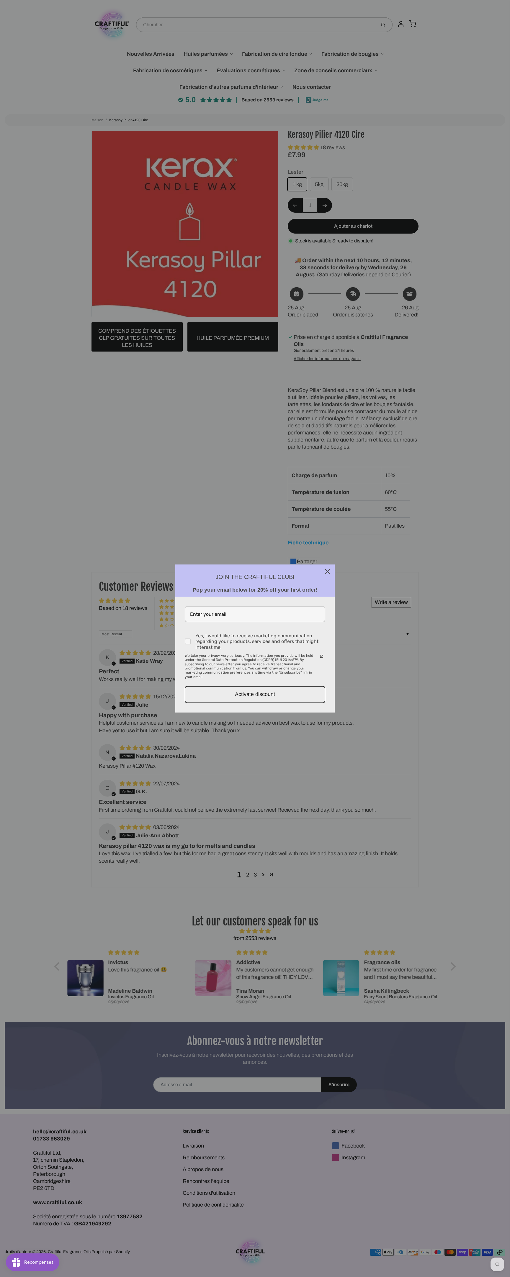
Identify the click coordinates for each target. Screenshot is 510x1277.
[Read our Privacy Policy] (321, 656)
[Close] (328, 571)
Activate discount (255, 694)
